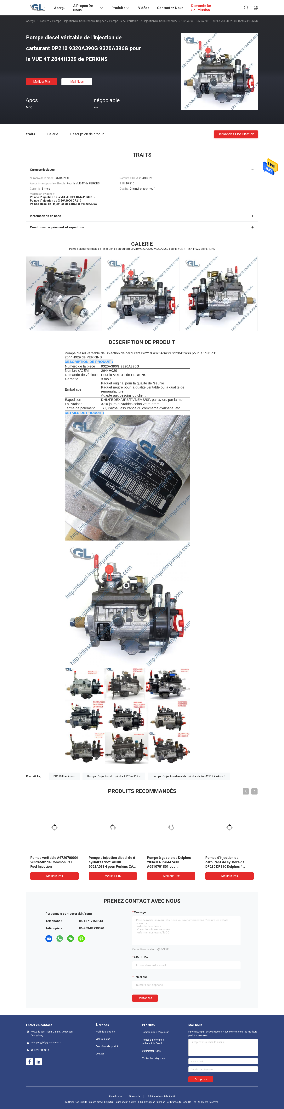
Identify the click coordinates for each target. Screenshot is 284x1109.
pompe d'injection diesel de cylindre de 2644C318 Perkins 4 (189, 776)
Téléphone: (141, 977)
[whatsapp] (59, 938)
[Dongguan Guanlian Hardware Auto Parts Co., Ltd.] (38, 7)
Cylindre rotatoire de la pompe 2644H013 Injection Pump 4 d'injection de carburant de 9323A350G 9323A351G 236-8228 (226, 866)
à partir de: (141, 957)
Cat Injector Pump (151, 1051)
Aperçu (30, 21)
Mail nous (77, 81)
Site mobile (134, 1096)
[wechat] (70, 938)
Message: (140, 912)
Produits (44, 21)
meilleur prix (41, 81)
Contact (100, 1053)
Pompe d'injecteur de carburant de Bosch (153, 1041)
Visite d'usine (103, 1039)
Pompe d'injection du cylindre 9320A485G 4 (113, 776)
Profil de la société (105, 1031)
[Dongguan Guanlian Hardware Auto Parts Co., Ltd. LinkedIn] (38, 1061)
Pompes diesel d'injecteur (155, 1032)
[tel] (92, 938)
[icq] (81, 938)
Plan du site (115, 1096)
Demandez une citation (236, 134)
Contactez (145, 998)
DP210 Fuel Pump (64, 776)
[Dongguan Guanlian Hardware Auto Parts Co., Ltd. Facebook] (29, 1061)
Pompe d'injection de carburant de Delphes (79, 21)
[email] (48, 938)
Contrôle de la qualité (107, 1046)
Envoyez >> (201, 1079)
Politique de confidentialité (161, 1096)
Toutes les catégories (153, 1058)
